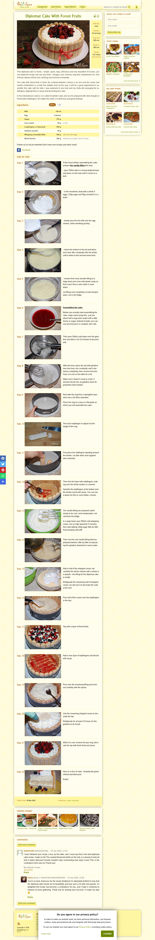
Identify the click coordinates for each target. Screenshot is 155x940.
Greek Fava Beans (112, 56)
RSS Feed (19, 923)
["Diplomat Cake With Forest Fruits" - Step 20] (43, 724)
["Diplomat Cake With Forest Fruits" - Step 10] (43, 434)
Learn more (46, 934)
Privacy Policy (85, 927)
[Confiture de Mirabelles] (131, 67)
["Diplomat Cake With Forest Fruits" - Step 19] (43, 695)
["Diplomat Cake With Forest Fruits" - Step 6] (43, 318)
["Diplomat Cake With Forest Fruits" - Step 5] (43, 289)
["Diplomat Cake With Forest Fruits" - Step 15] (43, 579)
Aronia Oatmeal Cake (113, 127)
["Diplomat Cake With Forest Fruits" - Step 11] (43, 463)
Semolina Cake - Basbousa (26, 828)
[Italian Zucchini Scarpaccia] (114, 97)
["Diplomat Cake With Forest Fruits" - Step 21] (43, 753)
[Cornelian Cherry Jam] (131, 97)
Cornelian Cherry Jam (131, 106)
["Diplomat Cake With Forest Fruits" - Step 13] (43, 521)
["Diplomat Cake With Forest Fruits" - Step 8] (43, 376)
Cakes (69, 800)
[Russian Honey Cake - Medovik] (89, 820)
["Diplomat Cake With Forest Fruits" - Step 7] (43, 347)
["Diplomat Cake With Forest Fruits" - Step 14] (43, 550)
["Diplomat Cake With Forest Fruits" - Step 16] (43, 608)
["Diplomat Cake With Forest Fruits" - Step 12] (43, 492)
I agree (107, 934)
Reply (26, 872)
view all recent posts (131, 81)
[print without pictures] (98, 16)
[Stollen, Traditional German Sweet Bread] (47, 820)
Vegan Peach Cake (65, 828)
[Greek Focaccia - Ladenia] (131, 49)
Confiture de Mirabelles (128, 75)
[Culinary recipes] (24, 916)
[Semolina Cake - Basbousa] (27, 820)
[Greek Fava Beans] (114, 49)
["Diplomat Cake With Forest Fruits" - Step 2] (43, 202)
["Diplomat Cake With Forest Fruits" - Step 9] (43, 405)
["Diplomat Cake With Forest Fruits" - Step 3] (43, 231)
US (59, 105)
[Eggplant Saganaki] (114, 67)
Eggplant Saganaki (112, 74)
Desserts (75, 800)
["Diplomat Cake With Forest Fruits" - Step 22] (43, 782)
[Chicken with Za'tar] (131, 117)
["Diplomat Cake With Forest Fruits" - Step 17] (43, 637)
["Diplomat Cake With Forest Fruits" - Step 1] (43, 173)
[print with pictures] (95, 16)
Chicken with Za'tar (130, 127)
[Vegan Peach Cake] (68, 820)
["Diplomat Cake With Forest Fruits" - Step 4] (43, 260)
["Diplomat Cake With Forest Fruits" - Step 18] (43, 666)
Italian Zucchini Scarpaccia (111, 107)
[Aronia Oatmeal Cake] (114, 117)
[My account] (136, 6)
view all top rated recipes (129, 132)
